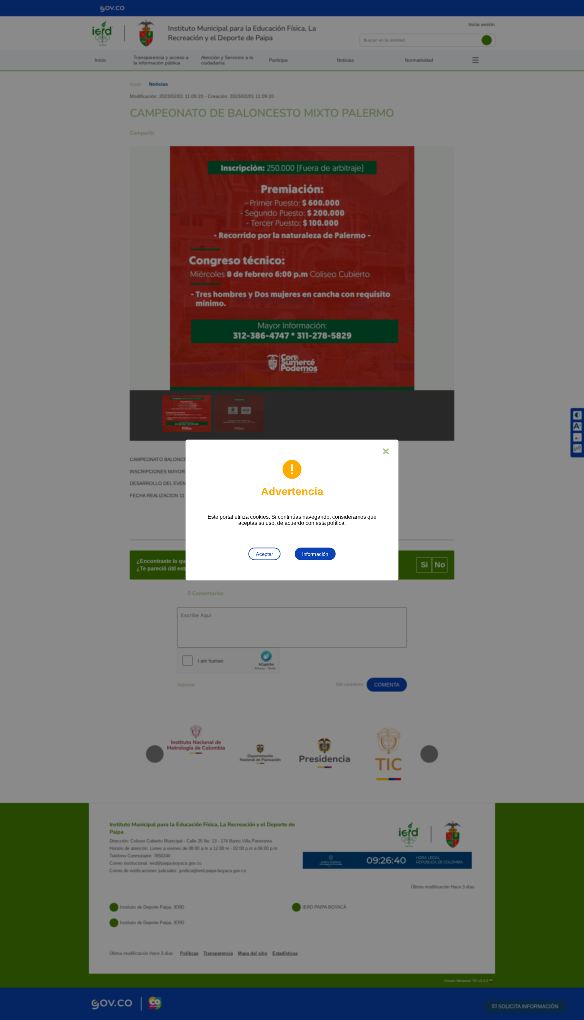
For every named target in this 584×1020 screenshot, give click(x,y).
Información (315, 554)
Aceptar (264, 554)
